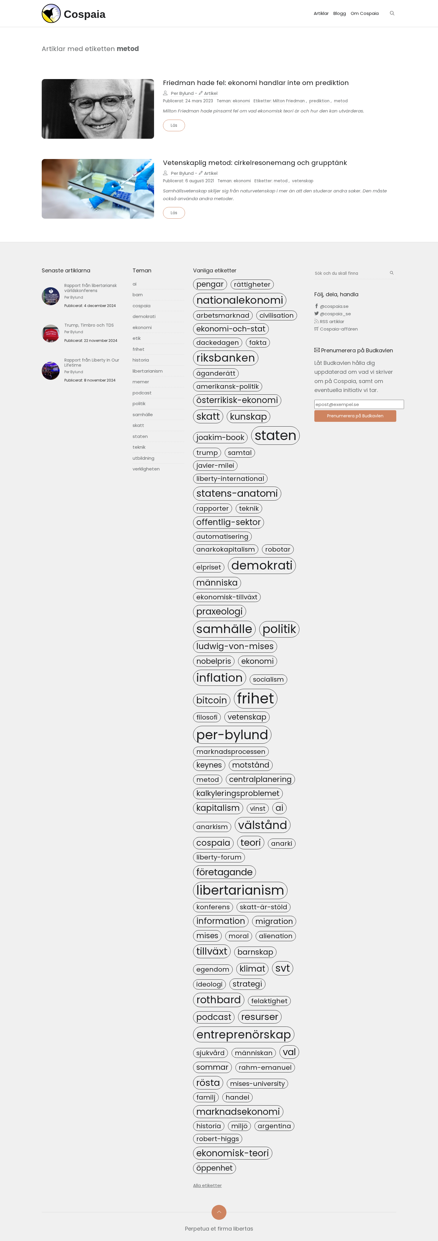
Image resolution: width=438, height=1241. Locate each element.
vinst (257, 808)
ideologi (209, 984)
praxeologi (219, 611)
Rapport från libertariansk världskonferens (90, 288)
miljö (239, 1126)
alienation (276, 936)
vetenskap (302, 181)
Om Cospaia (365, 13)
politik (139, 403)
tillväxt (211, 951)
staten (140, 436)
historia (141, 360)
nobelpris (213, 661)
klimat (252, 969)
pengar (210, 284)
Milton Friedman (289, 101)
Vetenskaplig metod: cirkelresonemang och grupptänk (255, 162)
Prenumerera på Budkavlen (355, 416)
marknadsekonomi (238, 1112)
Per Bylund (182, 93)
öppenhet (214, 1168)
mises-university (257, 1083)
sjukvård (210, 1053)
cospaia (141, 305)
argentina (274, 1126)
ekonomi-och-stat (230, 328)
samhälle (143, 414)
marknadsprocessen (230, 751)
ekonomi (241, 101)
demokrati (144, 316)
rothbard (218, 1000)
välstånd (262, 825)
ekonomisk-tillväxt (226, 597)
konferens (213, 907)
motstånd (250, 765)
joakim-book (220, 437)
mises (207, 935)
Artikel (210, 93)
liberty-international (230, 478)
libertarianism (148, 371)
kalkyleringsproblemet (237, 793)
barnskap (255, 952)
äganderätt (215, 373)
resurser (259, 1016)
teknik (139, 447)
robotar (278, 549)
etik (137, 338)
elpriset (208, 567)
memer (141, 382)
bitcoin (211, 700)
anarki (281, 843)
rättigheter (252, 284)
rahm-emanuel (265, 1067)
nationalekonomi (239, 300)
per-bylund (232, 735)
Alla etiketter (207, 1185)
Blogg (339, 13)
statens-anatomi (237, 493)
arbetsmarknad (222, 315)
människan (254, 1053)
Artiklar (321, 13)
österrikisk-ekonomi (237, 400)
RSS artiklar (331, 321)
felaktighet (269, 1001)
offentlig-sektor (228, 522)
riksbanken (225, 358)
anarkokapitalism (225, 549)
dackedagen (217, 342)
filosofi (207, 717)
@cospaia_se (335, 314)
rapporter (212, 508)
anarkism (212, 826)
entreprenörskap (243, 1034)
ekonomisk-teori (232, 1153)
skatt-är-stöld (263, 907)
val (289, 1051)
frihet (139, 349)
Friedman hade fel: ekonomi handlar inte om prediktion (256, 82)
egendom (212, 969)
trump (207, 452)
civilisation (277, 315)
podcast (142, 393)
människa (217, 583)
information (220, 921)
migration (274, 921)
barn (138, 294)
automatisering (222, 536)
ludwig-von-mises (235, 646)
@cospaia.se (334, 306)
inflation (219, 678)
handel (237, 1097)
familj (205, 1097)
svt (282, 968)
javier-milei (215, 465)
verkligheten (146, 469)
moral (239, 936)
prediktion (319, 101)
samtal (240, 452)
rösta (208, 1082)
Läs (174, 125)
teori (250, 842)
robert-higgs (217, 1138)
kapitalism (218, 808)
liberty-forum (219, 857)
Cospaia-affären (338, 329)
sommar (212, 1067)
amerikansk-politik (227, 386)
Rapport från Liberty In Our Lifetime (91, 362)
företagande (224, 872)
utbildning (143, 458)
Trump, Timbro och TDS (89, 325)
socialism (268, 679)
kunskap (248, 416)
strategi (247, 983)
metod (341, 101)
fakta (258, 342)
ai (134, 284)
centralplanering (260, 779)
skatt (138, 425)
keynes (209, 765)
